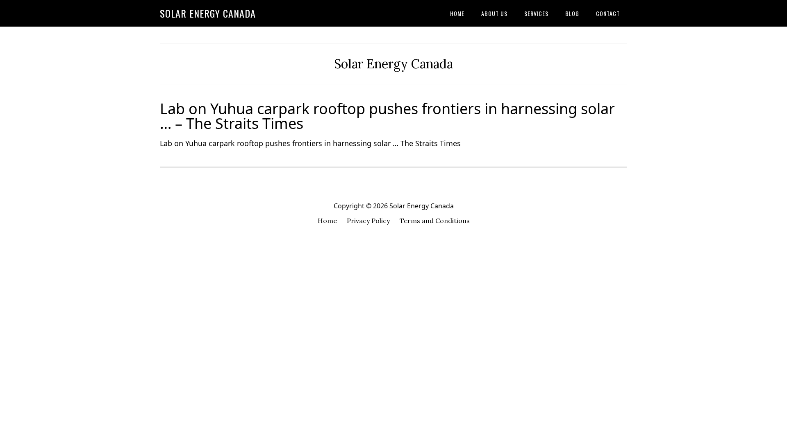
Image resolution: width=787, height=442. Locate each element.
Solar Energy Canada (208, 13)
